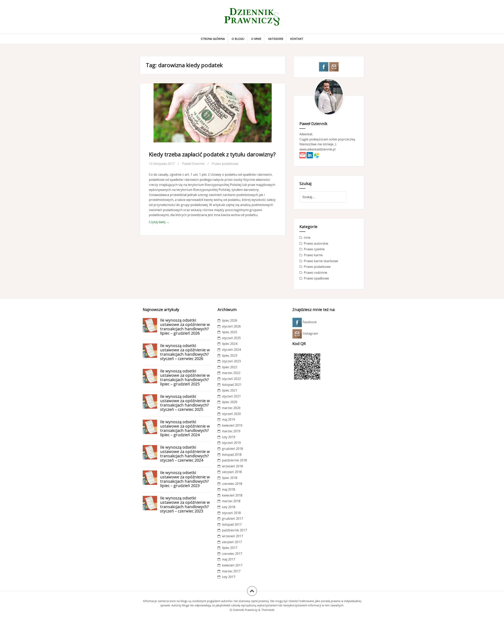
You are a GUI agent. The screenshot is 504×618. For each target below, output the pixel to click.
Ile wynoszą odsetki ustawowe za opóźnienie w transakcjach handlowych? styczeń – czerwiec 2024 (185, 453)
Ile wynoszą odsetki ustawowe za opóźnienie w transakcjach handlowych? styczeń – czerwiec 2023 (185, 504)
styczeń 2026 (231, 326)
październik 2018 (234, 460)
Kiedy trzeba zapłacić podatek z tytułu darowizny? (212, 154)
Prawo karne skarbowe (321, 261)
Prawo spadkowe (316, 278)
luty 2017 (228, 577)
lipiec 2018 (229, 478)
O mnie (256, 39)
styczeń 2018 (231, 513)
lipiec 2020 (229, 402)
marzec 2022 (231, 373)
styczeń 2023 (231, 361)
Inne (307, 237)
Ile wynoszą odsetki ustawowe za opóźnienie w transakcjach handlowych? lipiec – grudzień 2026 (185, 326)
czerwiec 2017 (232, 553)
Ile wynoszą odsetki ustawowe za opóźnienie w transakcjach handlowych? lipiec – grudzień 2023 (185, 479)
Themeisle (267, 610)
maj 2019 (228, 419)
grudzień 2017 (232, 518)
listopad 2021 (232, 384)
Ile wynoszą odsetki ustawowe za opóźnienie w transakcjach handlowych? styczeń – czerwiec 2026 (185, 352)
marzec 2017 (231, 571)
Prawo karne (313, 255)
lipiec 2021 (229, 390)
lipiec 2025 (229, 332)
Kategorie (275, 39)
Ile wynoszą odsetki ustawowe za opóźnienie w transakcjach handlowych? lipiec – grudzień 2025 (185, 377)
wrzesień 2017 (232, 536)
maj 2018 (228, 489)
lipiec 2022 (229, 367)
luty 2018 (228, 507)
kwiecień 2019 (232, 425)
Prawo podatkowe (225, 163)
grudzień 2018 (232, 448)
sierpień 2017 (232, 542)
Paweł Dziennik (193, 163)
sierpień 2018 (232, 472)
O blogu (238, 39)
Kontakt (296, 39)
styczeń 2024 (231, 349)
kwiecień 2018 (232, 495)
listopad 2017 (232, 524)
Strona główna (213, 39)
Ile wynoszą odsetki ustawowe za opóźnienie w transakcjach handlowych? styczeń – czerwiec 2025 (185, 403)
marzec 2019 (231, 431)
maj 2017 (228, 559)
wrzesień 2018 (232, 466)
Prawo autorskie (316, 243)
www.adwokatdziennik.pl (317, 149)
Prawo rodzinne (315, 272)
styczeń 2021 (231, 396)
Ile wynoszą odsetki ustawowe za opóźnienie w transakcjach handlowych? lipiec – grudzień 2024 (185, 428)
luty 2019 (228, 437)
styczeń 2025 (231, 338)
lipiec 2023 (229, 355)
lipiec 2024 (229, 343)
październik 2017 (234, 530)
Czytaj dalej (159, 222)
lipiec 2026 (229, 320)
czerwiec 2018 (232, 484)
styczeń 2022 (231, 379)
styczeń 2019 (231, 443)
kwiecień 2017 (232, 565)
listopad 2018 (232, 454)
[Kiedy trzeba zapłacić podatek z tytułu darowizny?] (212, 117)
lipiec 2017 (229, 548)
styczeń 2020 (231, 414)
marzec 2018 (231, 501)
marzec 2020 (231, 408)
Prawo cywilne (314, 249)
